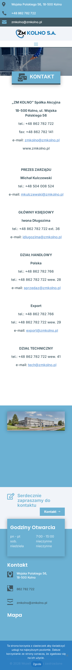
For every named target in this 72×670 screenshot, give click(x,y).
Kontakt (50, 512)
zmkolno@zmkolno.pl (42, 140)
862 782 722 (25, 589)
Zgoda (37, 664)
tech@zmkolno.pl (42, 365)
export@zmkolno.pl (42, 330)
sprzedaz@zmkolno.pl (42, 288)
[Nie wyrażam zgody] (67, 655)
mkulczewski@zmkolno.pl (42, 194)
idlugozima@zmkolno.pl (42, 237)
